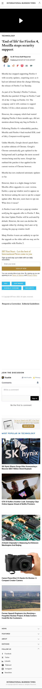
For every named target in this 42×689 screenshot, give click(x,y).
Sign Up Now (28, 426)
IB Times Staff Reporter (22, 57)
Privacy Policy (32, 275)
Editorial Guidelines (30, 304)
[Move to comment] (31, 66)
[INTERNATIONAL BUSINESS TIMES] (21, 3)
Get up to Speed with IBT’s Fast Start (26, 420)
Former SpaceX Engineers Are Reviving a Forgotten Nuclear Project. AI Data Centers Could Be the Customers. (19, 615)
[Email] (26, 66)
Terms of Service (18, 275)
